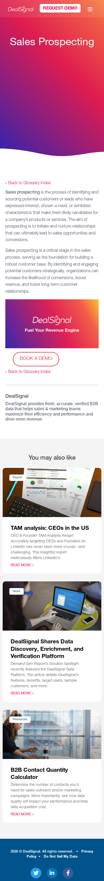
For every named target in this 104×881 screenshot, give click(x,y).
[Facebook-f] (68, 873)
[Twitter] (36, 873)
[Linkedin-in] (52, 873)
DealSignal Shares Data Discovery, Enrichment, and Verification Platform (47, 649)
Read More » (22, 565)
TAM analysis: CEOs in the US (50, 528)
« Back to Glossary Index (28, 183)
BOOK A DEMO (36, 358)
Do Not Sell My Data (60, 857)
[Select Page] (90, 9)
